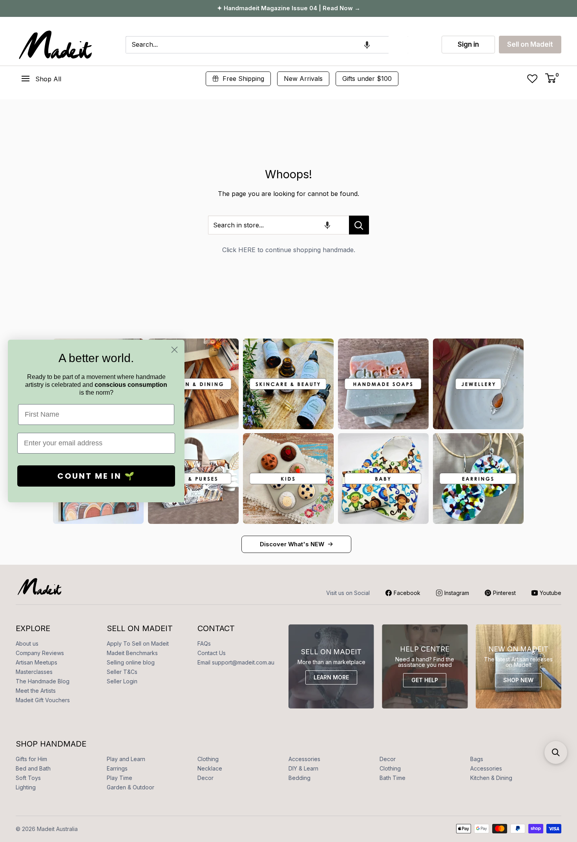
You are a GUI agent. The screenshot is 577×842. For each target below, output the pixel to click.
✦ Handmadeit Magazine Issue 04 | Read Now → (288, 8)
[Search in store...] (359, 225)
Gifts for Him (31, 759)
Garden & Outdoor (130, 787)
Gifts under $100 (367, 78)
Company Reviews (40, 653)
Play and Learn (126, 759)
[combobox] (257, 44)
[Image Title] (193, 384)
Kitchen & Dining (491, 777)
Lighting (26, 787)
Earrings (117, 768)
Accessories (304, 759)
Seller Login (122, 681)
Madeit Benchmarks (132, 653)
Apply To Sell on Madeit (138, 643)
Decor (388, 759)
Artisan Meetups (36, 662)
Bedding (299, 777)
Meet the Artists (36, 690)
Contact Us (211, 653)
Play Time (119, 777)
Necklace (209, 768)
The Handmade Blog (42, 681)
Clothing (208, 759)
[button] (367, 44)
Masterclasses (34, 671)
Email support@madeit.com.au (235, 662)
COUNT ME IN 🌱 (96, 475)
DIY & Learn (303, 768)
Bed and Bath (33, 768)
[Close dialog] (174, 350)
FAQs (204, 643)
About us (27, 643)
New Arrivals (303, 78)
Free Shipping (243, 78)
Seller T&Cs (122, 671)
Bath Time (392, 777)
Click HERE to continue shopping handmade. (288, 250)
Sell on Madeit (530, 44)
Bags (476, 759)
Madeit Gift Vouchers (43, 700)
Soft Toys (28, 777)
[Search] (398, 44)
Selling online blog (131, 662)
